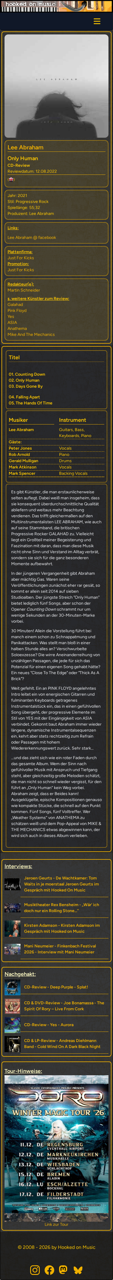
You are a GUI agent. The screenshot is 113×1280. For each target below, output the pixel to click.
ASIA (12, 322)
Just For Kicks (21, 257)
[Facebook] (49, 1270)
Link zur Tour (64, 1224)
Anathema (17, 328)
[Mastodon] (64, 1270)
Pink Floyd (17, 310)
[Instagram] (35, 1270)
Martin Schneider (24, 290)
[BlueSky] (78, 1270)
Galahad (15, 304)
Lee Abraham (25, 147)
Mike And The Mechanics (31, 334)
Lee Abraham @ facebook (32, 237)
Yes (11, 316)
